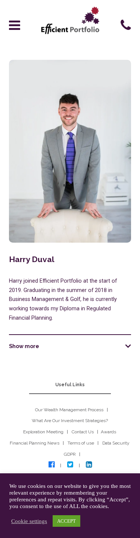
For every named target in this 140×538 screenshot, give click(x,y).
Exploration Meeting (43, 431)
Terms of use (81, 443)
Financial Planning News (34, 443)
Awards (108, 431)
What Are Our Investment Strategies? (70, 420)
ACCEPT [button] (66, 521)
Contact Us (83, 431)
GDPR (70, 454)
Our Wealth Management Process (69, 409)
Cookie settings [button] (29, 521)
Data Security (116, 443)
